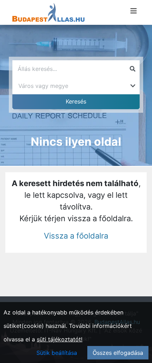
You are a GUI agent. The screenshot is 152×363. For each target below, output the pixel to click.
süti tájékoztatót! (59, 339)
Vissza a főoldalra (76, 235)
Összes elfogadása (118, 352)
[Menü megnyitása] (133, 11)
